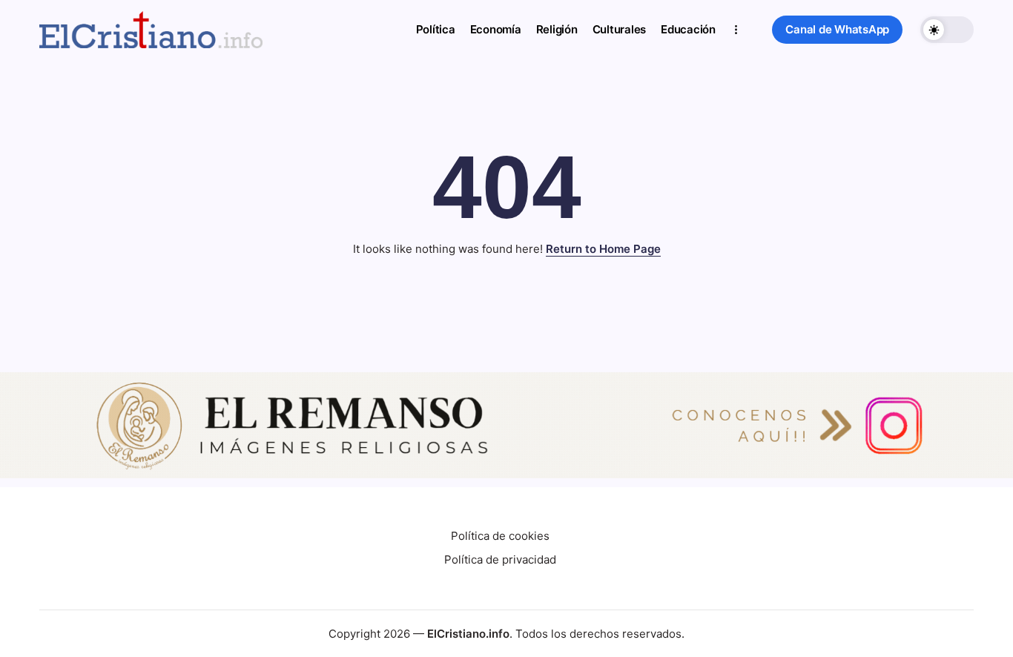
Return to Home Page (603, 249)
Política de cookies (500, 536)
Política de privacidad (500, 559)
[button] (837, 30)
